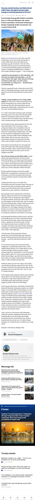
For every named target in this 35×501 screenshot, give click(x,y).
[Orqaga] (2, 2)
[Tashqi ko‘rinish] (29, 2)
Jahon (2, 15)
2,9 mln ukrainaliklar (23, 294)
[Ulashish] (33, 2)
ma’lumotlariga (10, 58)
